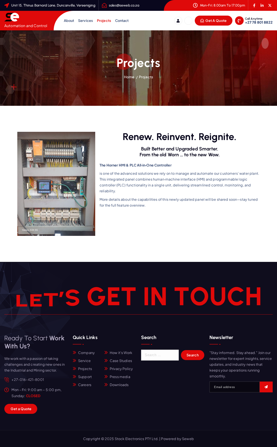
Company (86, 352)
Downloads (119, 384)
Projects (104, 20)
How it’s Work (121, 352)
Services (85, 20)
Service (84, 360)
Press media (120, 376)
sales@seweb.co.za (124, 5)
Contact (122, 20)
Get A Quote (216, 20)
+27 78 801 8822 (259, 22)
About (69, 20)
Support (85, 376)
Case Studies (121, 360)
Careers (84, 384)
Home (129, 77)
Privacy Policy (121, 368)
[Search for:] (160, 355)
